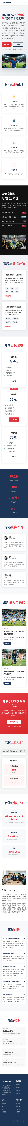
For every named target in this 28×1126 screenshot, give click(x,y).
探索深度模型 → (9, 326)
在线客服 (18, 1104)
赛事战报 (18, 1090)
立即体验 (6, 44)
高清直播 (18, 1085)
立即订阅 (14, 419)
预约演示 (18, 1106)
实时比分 (18, 1087)
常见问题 (4, 1112)
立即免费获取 (14, 722)
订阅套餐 (4, 1104)
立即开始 (14, 381)
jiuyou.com (6, 3)
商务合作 (18, 1109)
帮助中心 (4, 1109)
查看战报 (7, 643)
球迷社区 (18, 1093)
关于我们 (18, 1112)
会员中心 (4, 1106)
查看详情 (7, 683)
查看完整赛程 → (9, 296)
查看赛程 (17, 44)
